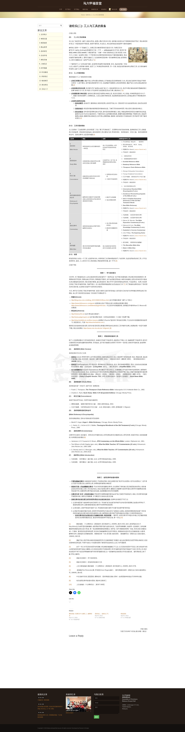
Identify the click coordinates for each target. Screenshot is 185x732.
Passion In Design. (84, 728)
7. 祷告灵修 (43, 59)
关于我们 (68, 9)
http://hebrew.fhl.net (78, 314)
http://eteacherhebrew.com (94, 322)
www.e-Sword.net (140, 149)
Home (83, 15)
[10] (121, 517)
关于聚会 (76, 9)
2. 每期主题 (43, 39)
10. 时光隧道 (43, 72)
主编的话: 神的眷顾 (43, 700)
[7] (124, 284)
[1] (94, 60)
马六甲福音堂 (92, 3)
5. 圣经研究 (43, 51)
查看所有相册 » (70, 713)
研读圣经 (123, 613)
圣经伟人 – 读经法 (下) (101, 613)
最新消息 (85, 9)
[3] (122, 90)
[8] (110, 328)
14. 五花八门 (43, 89)
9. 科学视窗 (43, 68)
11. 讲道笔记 (43, 76)
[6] (116, 261)
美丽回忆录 (94, 9)
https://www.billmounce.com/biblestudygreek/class (88, 305)
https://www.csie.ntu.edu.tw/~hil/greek (96, 328)
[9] (85, 437)
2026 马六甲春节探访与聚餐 (72, 710)
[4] (81, 118)
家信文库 (114, 9)
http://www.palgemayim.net (80, 317)
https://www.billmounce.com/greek (83, 303)
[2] (74, 85)
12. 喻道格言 (43, 80)
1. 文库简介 (43, 34)
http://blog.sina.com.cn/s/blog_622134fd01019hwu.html (90, 300)
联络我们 (104, 9)
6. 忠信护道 (43, 55)
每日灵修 (123, 9)
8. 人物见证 (43, 64)
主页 (60, 9)
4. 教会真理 (43, 47)
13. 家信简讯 (43, 85)
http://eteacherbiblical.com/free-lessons (84, 320)
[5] (94, 134)
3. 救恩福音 (43, 43)
